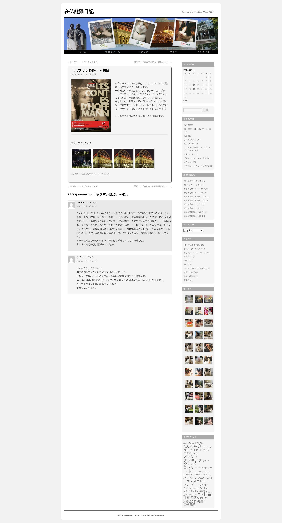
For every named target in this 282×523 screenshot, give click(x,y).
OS (201, 443)
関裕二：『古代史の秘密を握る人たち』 (153, 61)
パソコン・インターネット (194, 253)
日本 (200, 494)
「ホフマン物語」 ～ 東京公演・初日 (81, 166)
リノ (197, 488)
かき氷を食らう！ (191, 189)
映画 (186, 497)
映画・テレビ (189, 272)
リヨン (204, 488)
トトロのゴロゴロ (191, 154)
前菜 (205, 491)
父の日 (200, 498)
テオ (209, 468)
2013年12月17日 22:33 (87, 261)
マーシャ (198, 484)
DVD (197, 443)
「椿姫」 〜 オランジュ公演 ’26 (196, 158)
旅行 (186, 264)
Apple (186, 443)
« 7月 (185, 100)
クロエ (206, 460)
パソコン (207, 474)
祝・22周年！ (189, 181)
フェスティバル (205, 478)
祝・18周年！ (189, 204)
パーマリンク (103, 173)
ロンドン (194, 491)
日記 (208, 494)
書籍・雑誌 (188, 276)
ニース (200, 472)
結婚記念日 (189, 501)
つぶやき (192, 446)
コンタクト (203, 51)
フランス (189, 480)
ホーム (82, 51)
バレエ (207, 472)
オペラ (94, 173)
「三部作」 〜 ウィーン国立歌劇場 (198, 166)
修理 (201, 491)
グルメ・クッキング (192, 249)
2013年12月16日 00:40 (87, 206)
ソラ (204, 467)
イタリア (207, 446)
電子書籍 (189, 504)
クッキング (192, 460)
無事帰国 (187, 136)
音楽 (186, 280)
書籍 (193, 497)
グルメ (190, 463)
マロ (186, 484)
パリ (186, 477)
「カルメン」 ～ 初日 (144, 166)
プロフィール (113, 51)
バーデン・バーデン (193, 474)
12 (194, 85)
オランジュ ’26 (190, 162)
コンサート (192, 467)
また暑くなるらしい (192, 140)
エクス (204, 449)
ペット (186, 257)
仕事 (84, 173)
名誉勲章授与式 (190, 212)
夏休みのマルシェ (191, 144)
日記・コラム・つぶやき (194, 268)
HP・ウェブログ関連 (192, 245)
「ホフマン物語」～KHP (103, 166)
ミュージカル (189, 488)
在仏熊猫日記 (79, 11)
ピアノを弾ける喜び (192, 196)
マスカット (203, 481)
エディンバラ (191, 453)
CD (191, 442)
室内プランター (190, 495)
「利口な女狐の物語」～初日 (124, 166)
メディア (143, 51)
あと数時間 (188, 125)
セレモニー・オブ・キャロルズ (82, 61)
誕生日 (202, 501)
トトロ (189, 470)
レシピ (186, 491)
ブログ (173, 51)
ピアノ (193, 477)
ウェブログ (190, 450)
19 (194, 89)
